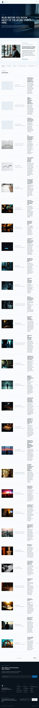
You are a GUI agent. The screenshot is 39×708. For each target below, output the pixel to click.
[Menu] (36, 2)
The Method (19, 686)
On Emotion (25, 691)
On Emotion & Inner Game (22, 65)
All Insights (3, 65)
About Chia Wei (19, 690)
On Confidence (8, 65)
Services (18, 688)
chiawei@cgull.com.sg (33, 686)
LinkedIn (31, 690)
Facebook (31, 691)
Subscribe (34, 676)
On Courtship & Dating (31, 65)
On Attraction (15, 65)
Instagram (31, 688)
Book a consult (19, 691)
